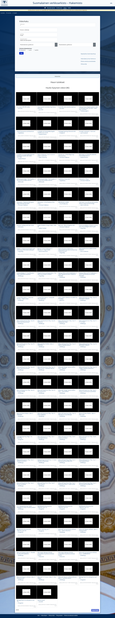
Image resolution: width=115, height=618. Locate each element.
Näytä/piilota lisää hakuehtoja (88, 54)
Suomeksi (3, 13)
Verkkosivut (59, 8)
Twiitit (69, 8)
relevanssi (22, 50)
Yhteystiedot (59, 615)
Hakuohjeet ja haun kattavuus (88, 58)
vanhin (36, 50)
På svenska (8, 13)
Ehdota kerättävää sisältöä (71, 615)
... (56, 44)
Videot (65, 8)
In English (15, 13)
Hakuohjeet (44, 615)
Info (111, 3)
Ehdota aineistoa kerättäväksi (88, 61)
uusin (30, 50)
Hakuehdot (57, 76)
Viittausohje (84, 64)
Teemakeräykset (51, 8)
